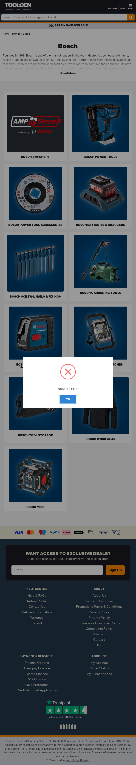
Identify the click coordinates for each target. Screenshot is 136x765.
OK (68, 399)
